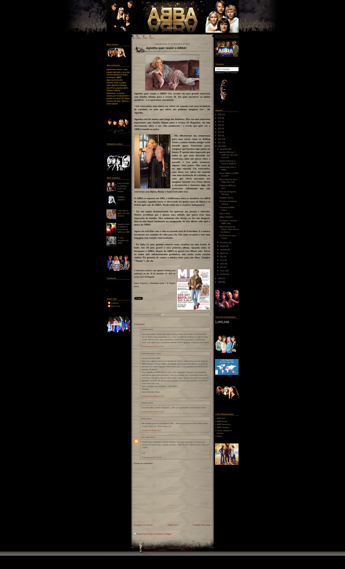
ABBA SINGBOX (226, 217)
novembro (224, 243)
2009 (220, 278)
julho (222, 257)
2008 (220, 282)
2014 (220, 132)
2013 (220, 136)
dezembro (224, 149)
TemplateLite (190, 550)
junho (222, 260)
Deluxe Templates (173, 550)
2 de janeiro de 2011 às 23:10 (151, 430)
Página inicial (173, 525)
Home (139, 38)
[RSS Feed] (119, 15)
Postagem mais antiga (201, 525)
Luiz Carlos (145, 437)
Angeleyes (115, 303)
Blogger (187, 548)
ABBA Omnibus (223, 427)
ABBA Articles (222, 421)
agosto (222, 253)
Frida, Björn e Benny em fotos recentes (124, 213)
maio (222, 264)
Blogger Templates (151, 550)
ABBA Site (221, 418)
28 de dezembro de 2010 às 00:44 (153, 346)
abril (221, 267)
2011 (220, 143)
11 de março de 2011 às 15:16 (151, 457)
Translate (233, 73)
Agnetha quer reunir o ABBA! (166, 48)
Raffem (219, 436)
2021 (220, 118)
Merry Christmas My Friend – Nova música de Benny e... (228, 229)
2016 (220, 125)
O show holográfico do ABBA (123, 240)
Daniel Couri (115, 306)
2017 (220, 122)
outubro (223, 246)
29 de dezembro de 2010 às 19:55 (153, 412)
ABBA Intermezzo (224, 424)
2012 (220, 139)
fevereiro (223, 274)
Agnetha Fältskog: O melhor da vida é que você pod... (228, 154)
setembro (223, 250)
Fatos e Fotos (224, 214)
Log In (151, 38)
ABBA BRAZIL (162, 548)
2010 (220, 146)
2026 (220, 115)
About (145, 38)
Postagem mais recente (143, 525)
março (222, 271)
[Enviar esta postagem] (163, 315)
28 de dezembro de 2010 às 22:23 (153, 396)
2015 (220, 129)
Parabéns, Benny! (226, 198)
